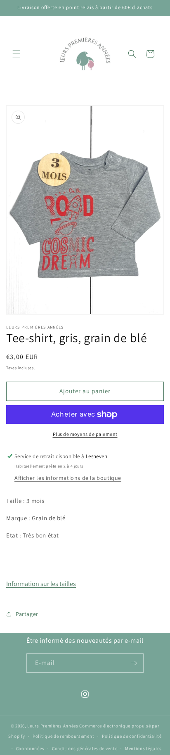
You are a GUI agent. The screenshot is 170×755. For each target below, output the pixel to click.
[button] (16, 54)
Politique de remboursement (63, 736)
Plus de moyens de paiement (85, 434)
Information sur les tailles (41, 583)
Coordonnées (30, 748)
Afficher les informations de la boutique (67, 478)
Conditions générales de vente (84, 748)
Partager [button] (27, 614)
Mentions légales (143, 748)
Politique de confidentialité (132, 736)
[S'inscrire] (134, 663)
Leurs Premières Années (52, 726)
